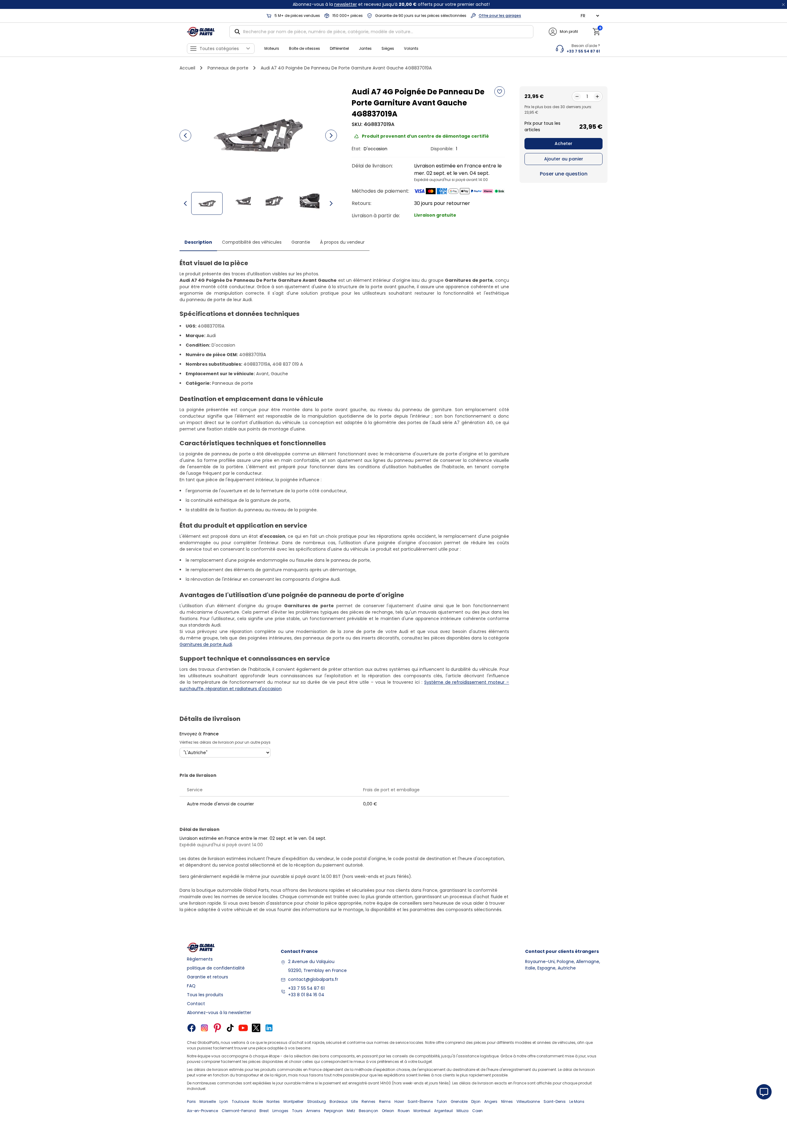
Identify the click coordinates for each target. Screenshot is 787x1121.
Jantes (365, 48)
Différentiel (339, 48)
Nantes (273, 1101)
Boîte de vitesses (304, 48)
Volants (411, 48)
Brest (264, 1110)
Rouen (404, 1110)
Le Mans (576, 1101)
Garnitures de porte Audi (206, 644)
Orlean (388, 1110)
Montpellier (293, 1101)
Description (198, 242)
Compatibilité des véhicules (252, 242)
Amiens (313, 1110)
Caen (477, 1110)
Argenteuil (443, 1110)
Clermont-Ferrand (239, 1110)
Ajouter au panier (563, 159)
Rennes (368, 1101)
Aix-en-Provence (202, 1110)
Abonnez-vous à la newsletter (219, 1012)
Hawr (399, 1101)
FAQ (191, 986)
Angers (490, 1101)
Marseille (208, 1101)
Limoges (280, 1110)
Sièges (388, 48)
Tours (297, 1110)
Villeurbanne (528, 1101)
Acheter (563, 143)
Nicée (258, 1101)
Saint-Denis (555, 1101)
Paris (191, 1101)
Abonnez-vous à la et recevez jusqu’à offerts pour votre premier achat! (391, 4)
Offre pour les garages (500, 15)
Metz (351, 1110)
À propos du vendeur (342, 242)
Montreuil (421, 1110)
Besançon (368, 1110)
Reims (385, 1101)
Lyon (223, 1101)
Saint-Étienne (420, 1101)
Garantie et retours (207, 977)
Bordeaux (339, 1101)
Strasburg (316, 1101)
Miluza (463, 1110)
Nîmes (507, 1101)
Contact (196, 1004)
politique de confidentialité (216, 968)
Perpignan (333, 1110)
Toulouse (240, 1101)
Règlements (200, 959)
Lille (354, 1101)
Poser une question (563, 173)
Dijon (476, 1101)
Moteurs (271, 48)
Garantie (300, 242)
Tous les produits (205, 995)
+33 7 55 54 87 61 (306, 988)
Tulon (442, 1101)
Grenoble (459, 1101)
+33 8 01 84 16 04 (306, 995)
